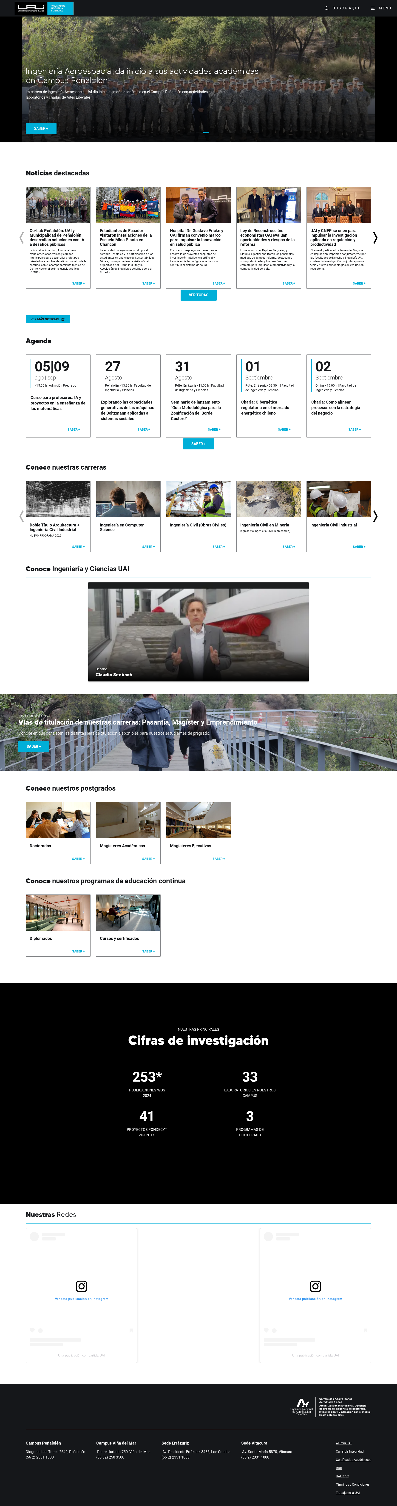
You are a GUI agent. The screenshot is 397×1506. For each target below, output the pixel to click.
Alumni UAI (344, 1443)
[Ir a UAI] (29, 8)
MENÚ (385, 8)
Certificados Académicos (353, 1460)
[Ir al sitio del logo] (59, 8)
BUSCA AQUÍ (346, 8)
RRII (339, 1468)
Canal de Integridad (350, 1451)
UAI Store (342, 1476)
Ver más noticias (45, 319)
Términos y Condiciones (352, 1484)
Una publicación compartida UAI (81, 1355)
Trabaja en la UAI (348, 1493)
